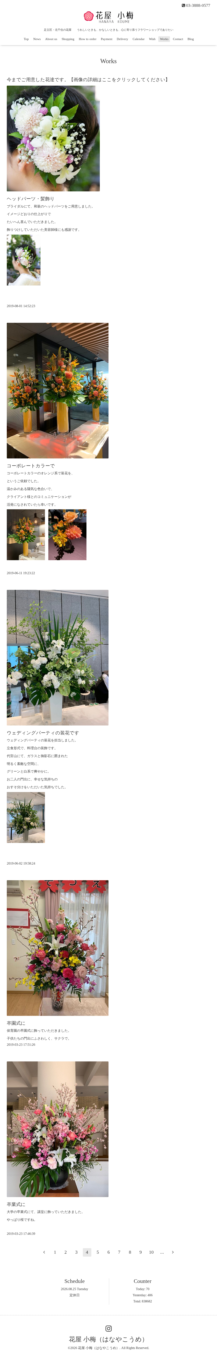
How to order (87, 39)
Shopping (68, 39)
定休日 (75, 1295)
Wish (152, 39)
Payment (106, 39)
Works (164, 39)
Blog (191, 39)
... (162, 1252)
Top (26, 39)
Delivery (122, 39)
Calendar (139, 39)
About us (51, 39)
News (37, 39)
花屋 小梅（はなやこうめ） (108, 1339)
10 (151, 1252)
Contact (178, 39)
